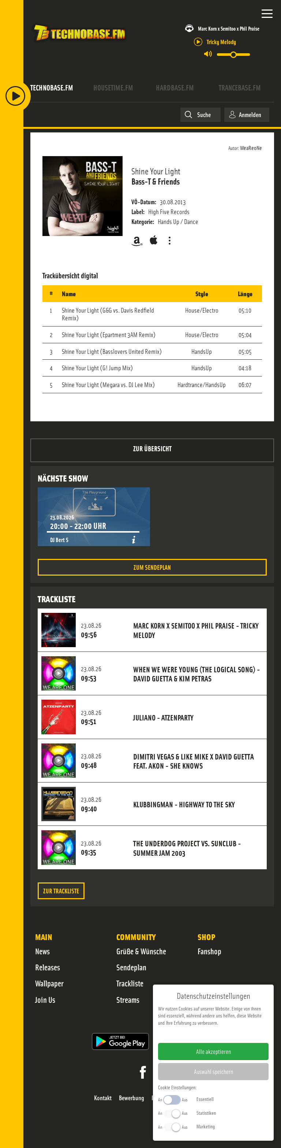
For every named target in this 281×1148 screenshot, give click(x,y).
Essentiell (205, 1098)
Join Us (45, 999)
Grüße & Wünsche (141, 951)
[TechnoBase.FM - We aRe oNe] (79, 43)
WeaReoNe (251, 147)
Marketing (205, 1126)
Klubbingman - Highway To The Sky (184, 804)
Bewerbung (131, 1098)
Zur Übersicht (152, 448)
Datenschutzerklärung (226, 1034)
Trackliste (129, 983)
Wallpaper (49, 983)
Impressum (191, 1034)
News (42, 951)
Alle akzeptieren (213, 1051)
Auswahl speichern (213, 1071)
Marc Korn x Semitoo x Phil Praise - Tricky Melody (196, 630)
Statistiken (206, 1112)
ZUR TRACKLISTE (61, 890)
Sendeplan (131, 967)
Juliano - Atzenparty (163, 717)
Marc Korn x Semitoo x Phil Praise (228, 28)
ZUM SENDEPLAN (152, 567)
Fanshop (209, 951)
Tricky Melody (221, 41)
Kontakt (103, 1098)
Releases (47, 967)
